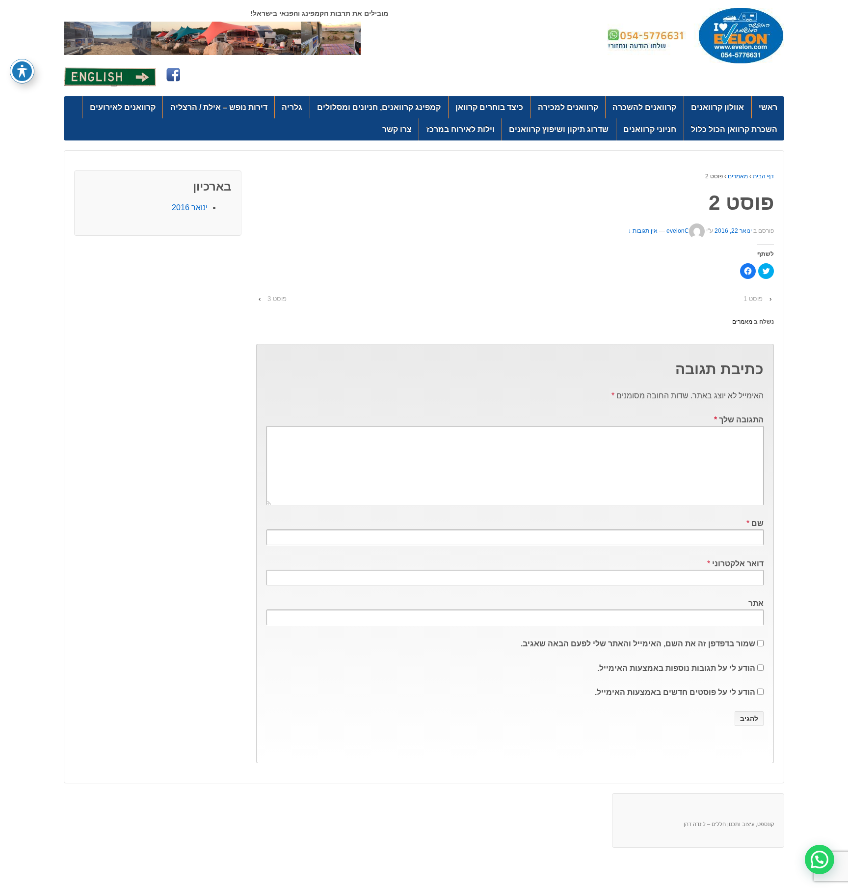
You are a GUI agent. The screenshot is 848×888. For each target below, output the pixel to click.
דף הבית (763, 176)
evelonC (677, 230)
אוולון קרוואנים (717, 107)
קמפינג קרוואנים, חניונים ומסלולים (379, 107)
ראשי (768, 107)
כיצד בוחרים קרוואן (489, 107)
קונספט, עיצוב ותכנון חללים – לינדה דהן (729, 824)
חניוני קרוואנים (649, 129)
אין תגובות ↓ (643, 230)
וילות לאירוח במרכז (460, 129)
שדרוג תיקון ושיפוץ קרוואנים (559, 129)
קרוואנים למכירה (568, 107)
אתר (756, 603)
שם (757, 523)
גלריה (292, 107)
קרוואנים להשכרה (644, 107)
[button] (819, 859)
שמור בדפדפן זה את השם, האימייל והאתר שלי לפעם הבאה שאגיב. (638, 643)
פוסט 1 (753, 299)
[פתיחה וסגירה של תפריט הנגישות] (22, 71)
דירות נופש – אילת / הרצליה (218, 107)
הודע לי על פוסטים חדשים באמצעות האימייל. (675, 692)
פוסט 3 (277, 299)
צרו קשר (397, 129)
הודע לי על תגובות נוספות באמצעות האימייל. (676, 668)
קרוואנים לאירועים (123, 107)
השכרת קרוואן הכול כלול (734, 129)
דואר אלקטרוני (738, 563)
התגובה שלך (739, 420)
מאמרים (738, 176)
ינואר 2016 (190, 207)
